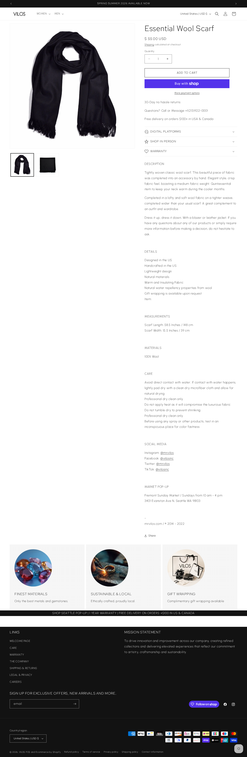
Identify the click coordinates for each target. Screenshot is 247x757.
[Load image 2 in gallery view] (47, 164)
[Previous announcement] (11, 3)
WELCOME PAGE (20, 641)
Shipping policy (130, 752)
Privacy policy (111, 752)
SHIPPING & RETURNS (23, 668)
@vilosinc (166, 458)
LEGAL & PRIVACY (21, 675)
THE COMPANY (19, 661)
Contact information (152, 752)
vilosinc (163, 469)
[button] (43, 14)
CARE (13, 648)
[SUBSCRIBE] (74, 703)
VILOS (22, 752)
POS (28, 752)
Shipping (149, 44)
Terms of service (91, 752)
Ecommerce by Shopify (48, 752)
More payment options (187, 93)
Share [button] (152, 535)
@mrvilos (167, 453)
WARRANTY (17, 654)
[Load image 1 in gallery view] (22, 164)
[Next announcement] (236, 3)
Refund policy (71, 752)
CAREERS (15, 682)
